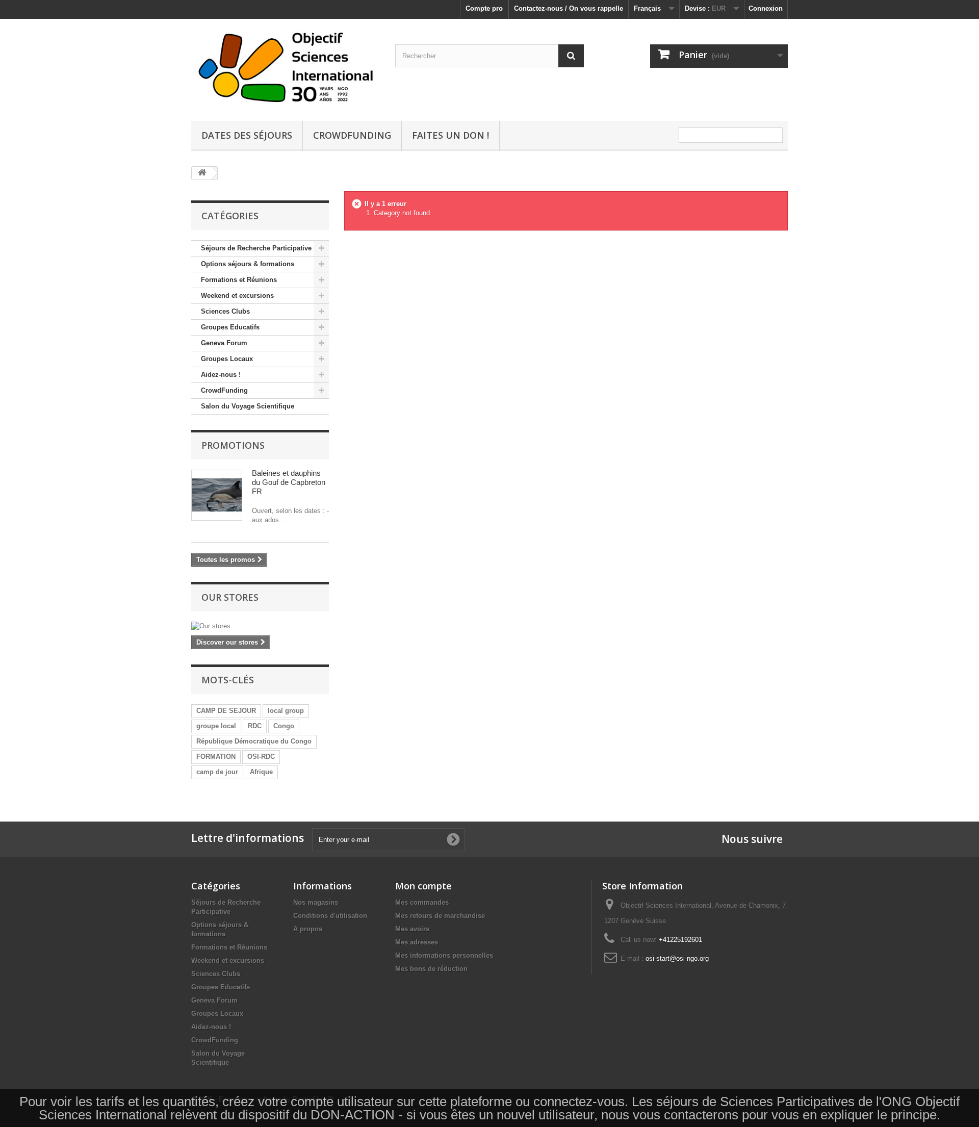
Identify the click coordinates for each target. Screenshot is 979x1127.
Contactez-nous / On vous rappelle (568, 8)
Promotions (233, 445)
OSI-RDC (261, 756)
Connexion (766, 8)
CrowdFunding (224, 390)
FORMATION (216, 756)
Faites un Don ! (450, 135)
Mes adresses (416, 942)
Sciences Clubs (225, 311)
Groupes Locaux (227, 359)
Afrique (261, 772)
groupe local (216, 726)
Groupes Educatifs (230, 327)
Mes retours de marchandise (440, 915)
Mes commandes (422, 902)
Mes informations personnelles (444, 955)
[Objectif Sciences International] (285, 67)
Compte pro (484, 8)
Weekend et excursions (237, 295)
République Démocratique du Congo (254, 741)
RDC (255, 726)
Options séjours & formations (247, 264)
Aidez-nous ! (221, 374)
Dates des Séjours (246, 135)
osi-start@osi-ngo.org (677, 958)
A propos (307, 929)
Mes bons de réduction (431, 968)
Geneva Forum (224, 343)
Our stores (230, 597)
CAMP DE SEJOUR (226, 710)
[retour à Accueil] (202, 173)
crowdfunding (352, 135)
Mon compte (423, 886)
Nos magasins (315, 902)
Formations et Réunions (239, 280)
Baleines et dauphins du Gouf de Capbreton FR (288, 482)
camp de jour (217, 772)
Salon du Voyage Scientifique (247, 406)
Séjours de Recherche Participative (256, 248)
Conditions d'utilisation (330, 915)
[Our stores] (260, 626)
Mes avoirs (412, 929)
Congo (283, 726)
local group (286, 710)
